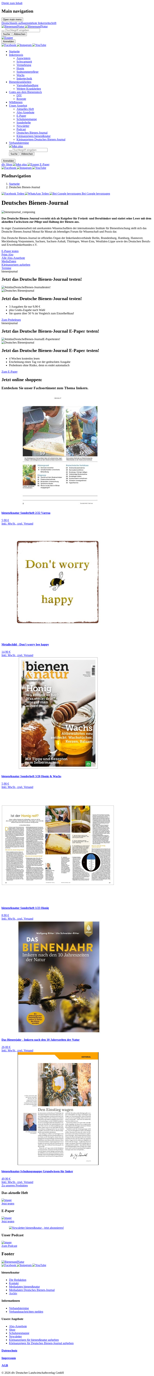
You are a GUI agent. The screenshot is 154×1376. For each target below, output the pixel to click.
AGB (5, 1365)
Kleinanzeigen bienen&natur (34, 136)
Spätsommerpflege (27, 71)
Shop (12, 1329)
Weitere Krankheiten (29, 88)
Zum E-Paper (9, 371)
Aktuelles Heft (25, 109)
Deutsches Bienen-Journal (32, 132)
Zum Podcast (9, 1245)
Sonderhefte (24, 122)
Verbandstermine (19, 142)
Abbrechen (19, 34)
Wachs (20, 75)
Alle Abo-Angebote (13, 257)
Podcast (21, 129)
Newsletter (23, 125)
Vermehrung (24, 65)
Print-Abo (7, 254)
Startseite (14, 51)
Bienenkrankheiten (20, 81)
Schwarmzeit (24, 61)
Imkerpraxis (16, 54)
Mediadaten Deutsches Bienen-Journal (32, 1290)
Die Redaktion (17, 1279)
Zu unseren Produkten (15, 1185)
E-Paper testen (10, 251)
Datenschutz (9, 1350)
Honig (20, 68)
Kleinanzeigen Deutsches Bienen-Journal (41, 139)
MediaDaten (9, 261)
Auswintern (23, 58)
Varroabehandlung (27, 85)
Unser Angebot (18, 105)
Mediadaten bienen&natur (24, 1286)
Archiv (13, 1293)
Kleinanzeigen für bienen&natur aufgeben (34, 1339)
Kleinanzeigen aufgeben (16, 264)
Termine (6, 268)
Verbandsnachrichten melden (26, 1311)
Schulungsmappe (27, 119)
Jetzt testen (8, 1203)
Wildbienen (16, 102)
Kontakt (14, 1283)
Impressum (9, 1358)
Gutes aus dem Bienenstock (25, 92)
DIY (19, 95)
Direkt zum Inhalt (12, 3)
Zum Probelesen (11, 319)
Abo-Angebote (25, 112)
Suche (6, 34)
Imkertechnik (24, 78)
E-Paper (21, 115)
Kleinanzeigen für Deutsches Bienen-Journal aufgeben (41, 1343)
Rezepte (21, 98)
